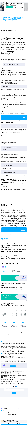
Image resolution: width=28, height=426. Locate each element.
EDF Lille (8, 418)
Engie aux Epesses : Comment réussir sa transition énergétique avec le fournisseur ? (12, 18)
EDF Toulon (18, 418)
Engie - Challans (3, 239)
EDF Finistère (9, 423)
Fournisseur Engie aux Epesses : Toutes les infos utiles (9, 20)
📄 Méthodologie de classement (10, 410)
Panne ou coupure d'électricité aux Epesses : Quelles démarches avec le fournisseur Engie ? (13, 17)
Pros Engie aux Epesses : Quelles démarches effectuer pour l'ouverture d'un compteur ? (12, 22)
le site (21, 180)
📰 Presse (8, 412)
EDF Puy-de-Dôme (18, 423)
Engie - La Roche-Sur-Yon (5, 238)
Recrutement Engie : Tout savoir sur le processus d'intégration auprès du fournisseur (12, 21)
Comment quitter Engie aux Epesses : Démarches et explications (10, 19)
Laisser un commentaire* (7, 388)
